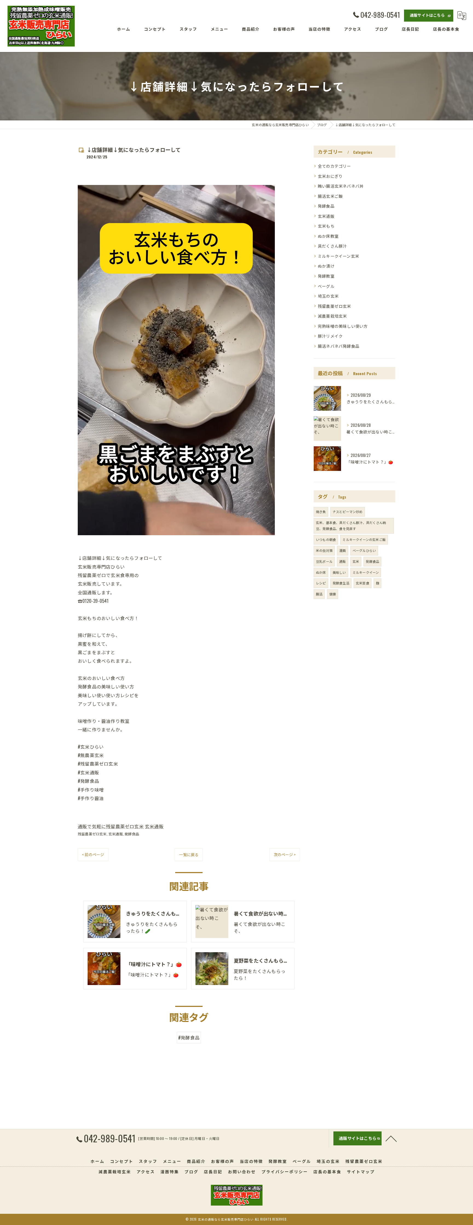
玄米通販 (154, 826)
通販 (342, 561)
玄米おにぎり (330, 176)
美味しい (339, 572)
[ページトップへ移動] (391, 1138)
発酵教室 (326, 276)
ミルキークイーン (366, 572)
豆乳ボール (324, 561)
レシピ (321, 583)
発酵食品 (132, 833)
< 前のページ (93, 854)
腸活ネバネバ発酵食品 (338, 346)
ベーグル (326, 286)
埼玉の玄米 (328, 296)
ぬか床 (321, 572)
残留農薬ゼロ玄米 (92, 833)
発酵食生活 (341, 583)
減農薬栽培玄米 (332, 316)
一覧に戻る (188, 854)
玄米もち (326, 226)
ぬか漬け (326, 266)
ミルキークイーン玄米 (338, 256)
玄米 (356, 561)
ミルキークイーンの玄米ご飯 (364, 539)
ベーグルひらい (364, 550)
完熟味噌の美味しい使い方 (343, 326)
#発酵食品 (189, 1037)
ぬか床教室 (328, 236)
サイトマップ (361, 1171)
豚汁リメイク (330, 336)
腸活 (319, 594)
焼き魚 (321, 511)
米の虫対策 (324, 550)
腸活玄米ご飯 (330, 196)
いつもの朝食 (326, 539)
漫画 (342, 550)
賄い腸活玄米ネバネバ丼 (341, 186)
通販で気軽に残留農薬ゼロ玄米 (111, 826)
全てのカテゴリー (334, 166)
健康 (332, 594)
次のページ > (285, 854)
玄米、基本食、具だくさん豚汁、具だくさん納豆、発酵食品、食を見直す (351, 525)
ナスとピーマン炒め (348, 511)
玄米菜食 (362, 583)
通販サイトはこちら (427, 15)
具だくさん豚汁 (332, 246)
